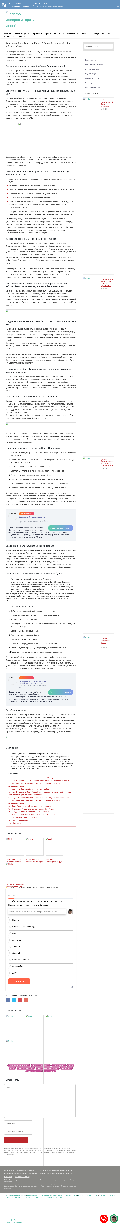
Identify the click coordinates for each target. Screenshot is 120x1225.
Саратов (112, 1195)
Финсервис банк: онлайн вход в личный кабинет (29, 789)
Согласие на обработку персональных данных (20, 1173)
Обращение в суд (92, 87)
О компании (15, 823)
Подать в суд (90, 74)
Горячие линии (50, 34)
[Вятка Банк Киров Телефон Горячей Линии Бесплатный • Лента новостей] (15, 1026)
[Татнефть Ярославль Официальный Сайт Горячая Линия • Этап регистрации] (15, 1050)
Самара (81, 1195)
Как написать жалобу (94, 65)
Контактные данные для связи (22, 817)
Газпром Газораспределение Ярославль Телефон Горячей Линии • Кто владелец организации (107, 462)
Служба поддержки (18, 820)
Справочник (85, 34)
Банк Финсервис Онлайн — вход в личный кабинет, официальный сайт (38, 781)
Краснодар (103, 1195)
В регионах (8, 1177)
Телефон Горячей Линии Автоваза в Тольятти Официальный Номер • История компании (107, 283)
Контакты (8, 1170)
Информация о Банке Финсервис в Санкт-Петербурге (31, 815)
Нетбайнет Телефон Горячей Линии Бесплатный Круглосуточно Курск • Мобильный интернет (107, 103)
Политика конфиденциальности (25, 1170)
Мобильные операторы (68, 34)
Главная (7, 34)
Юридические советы (102, 34)
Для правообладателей (56, 1170)
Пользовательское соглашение (50, 1173)
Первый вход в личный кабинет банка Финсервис (29, 806)
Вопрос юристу (10, 36)
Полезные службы (21, 34)
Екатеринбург (44, 1195)
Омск (75, 1195)
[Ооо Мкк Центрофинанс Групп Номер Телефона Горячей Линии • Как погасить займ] (54, 1026)
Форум (22, 36)
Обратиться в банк (93, 69)
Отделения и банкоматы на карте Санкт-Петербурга (31, 809)
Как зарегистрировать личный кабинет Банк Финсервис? (32, 778)
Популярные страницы (22, 1177)
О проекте (42, 1170)
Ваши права (90, 83)
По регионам (37, 34)
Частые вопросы (92, 78)
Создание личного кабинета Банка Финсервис (28, 812)
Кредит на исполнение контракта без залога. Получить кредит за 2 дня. (38, 798)
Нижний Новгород (64, 1195)
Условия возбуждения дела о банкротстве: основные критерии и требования (105, 642)
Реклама (70, 1170)
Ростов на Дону (92, 1195)
